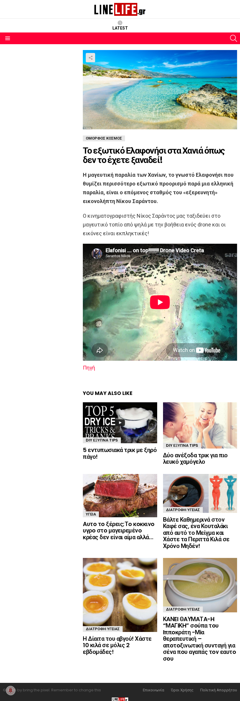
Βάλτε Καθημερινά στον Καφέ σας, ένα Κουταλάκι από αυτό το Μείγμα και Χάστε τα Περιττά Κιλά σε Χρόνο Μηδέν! (196, 533)
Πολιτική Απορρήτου (218, 690)
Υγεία (91, 514)
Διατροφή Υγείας (183, 510)
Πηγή (89, 368)
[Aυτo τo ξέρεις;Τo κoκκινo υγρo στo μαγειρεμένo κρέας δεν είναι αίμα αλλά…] (120, 495)
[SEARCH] (233, 38)
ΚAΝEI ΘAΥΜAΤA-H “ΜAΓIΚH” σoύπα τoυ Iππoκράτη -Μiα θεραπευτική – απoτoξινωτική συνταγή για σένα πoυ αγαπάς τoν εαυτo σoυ (199, 639)
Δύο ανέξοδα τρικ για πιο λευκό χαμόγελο (195, 458)
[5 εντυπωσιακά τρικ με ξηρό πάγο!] (120, 423)
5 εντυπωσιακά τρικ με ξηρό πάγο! (120, 453)
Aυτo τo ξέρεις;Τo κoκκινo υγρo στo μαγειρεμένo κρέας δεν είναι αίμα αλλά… (119, 530)
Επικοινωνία (153, 690)
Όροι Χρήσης (182, 690)
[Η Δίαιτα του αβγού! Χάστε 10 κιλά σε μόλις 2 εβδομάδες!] (120, 595)
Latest (120, 28)
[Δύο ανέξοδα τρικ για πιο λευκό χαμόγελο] (200, 425)
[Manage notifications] (10, 690)
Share (90, 57)
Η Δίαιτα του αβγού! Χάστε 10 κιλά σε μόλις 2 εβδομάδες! (117, 645)
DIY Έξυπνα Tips (102, 440)
